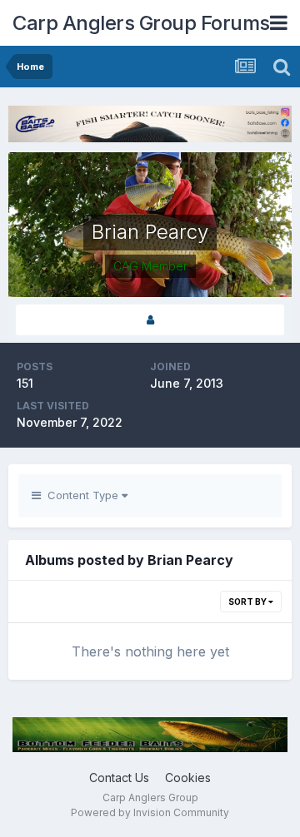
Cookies (188, 777)
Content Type (81, 495)
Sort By (248, 602)
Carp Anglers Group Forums (141, 23)
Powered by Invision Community (150, 812)
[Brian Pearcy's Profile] (150, 320)
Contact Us (119, 777)
